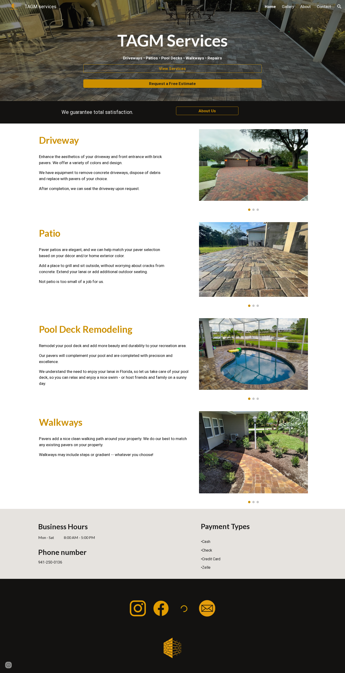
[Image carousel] (253, 170)
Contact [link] (324, 6)
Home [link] (270, 6)
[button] (339, 6)
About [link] (305, 6)
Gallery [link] (288, 6)
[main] (172, 45)
